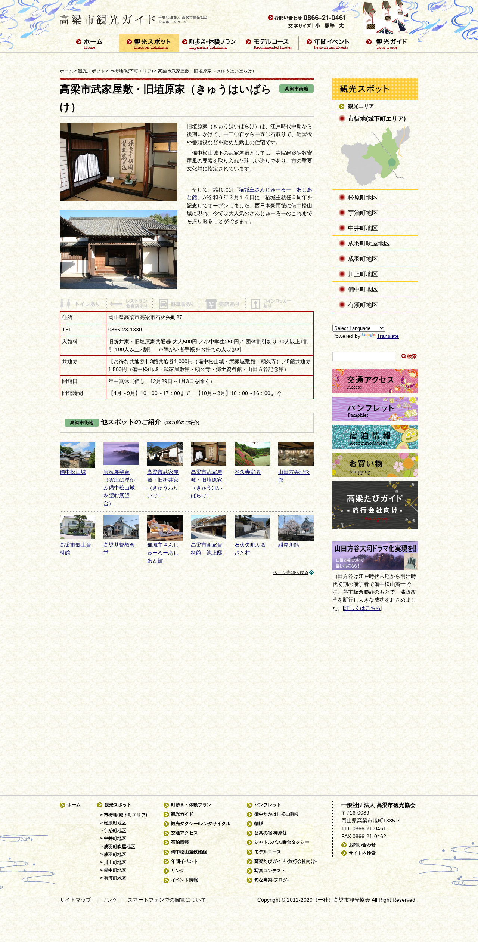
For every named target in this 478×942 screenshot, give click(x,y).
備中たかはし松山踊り (276, 814)
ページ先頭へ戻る (290, 572)
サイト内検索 (362, 853)
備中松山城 (73, 472)
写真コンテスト (270, 870)
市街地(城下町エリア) (131, 71)
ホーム (66, 71)
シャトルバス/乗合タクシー (281, 842)
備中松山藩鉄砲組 (189, 852)
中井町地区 (363, 228)
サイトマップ (75, 900)
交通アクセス (184, 833)
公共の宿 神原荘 (270, 833)
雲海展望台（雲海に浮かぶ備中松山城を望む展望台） (119, 488)
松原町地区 (363, 197)
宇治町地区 (363, 212)
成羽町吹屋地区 (369, 243)
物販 (258, 823)
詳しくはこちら (362, 608)
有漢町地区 (363, 304)
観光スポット (91, 71)
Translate (388, 336)
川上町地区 (363, 274)
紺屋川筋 (288, 545)
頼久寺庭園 (248, 472)
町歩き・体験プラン (191, 804)
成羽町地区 (363, 258)
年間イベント (184, 861)
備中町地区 (363, 289)
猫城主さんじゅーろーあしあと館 (163, 552)
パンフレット (267, 804)
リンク (177, 870)
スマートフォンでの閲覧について (167, 900)
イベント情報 (184, 880)
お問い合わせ (362, 844)
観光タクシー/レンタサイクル (200, 823)
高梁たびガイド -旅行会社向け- (285, 861)
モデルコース (267, 852)
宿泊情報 (180, 842)
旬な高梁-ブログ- (271, 880)
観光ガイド (182, 814)
